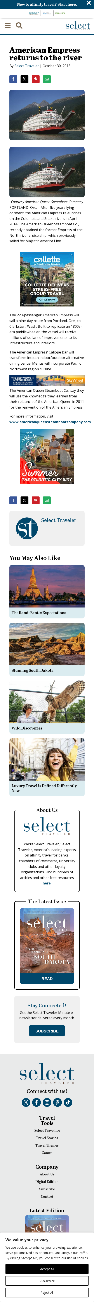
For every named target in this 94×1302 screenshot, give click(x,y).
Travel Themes (47, 1145)
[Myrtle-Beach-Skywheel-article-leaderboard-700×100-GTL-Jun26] (47, 384)
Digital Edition (47, 1181)
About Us (47, 1174)
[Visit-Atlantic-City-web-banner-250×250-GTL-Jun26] (47, 487)
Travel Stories (47, 1137)
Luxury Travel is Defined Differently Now (44, 788)
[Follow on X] (26, 1102)
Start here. (67, 4)
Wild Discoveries (27, 728)
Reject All (47, 1292)
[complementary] (47, 1267)
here (47, 883)
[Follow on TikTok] (68, 1102)
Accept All (47, 1269)
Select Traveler (26, 65)
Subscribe (47, 1189)
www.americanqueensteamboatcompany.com (50, 421)
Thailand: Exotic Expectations (39, 612)
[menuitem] (7, 25)
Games (47, 1152)
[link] (13, 79)
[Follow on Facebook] (36, 1102)
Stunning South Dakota (33, 670)
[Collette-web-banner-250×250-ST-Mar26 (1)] (47, 309)
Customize (47, 1281)
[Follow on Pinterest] (57, 1102)
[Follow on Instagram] (47, 1102)
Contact (47, 1196)
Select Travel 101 (47, 1130)
